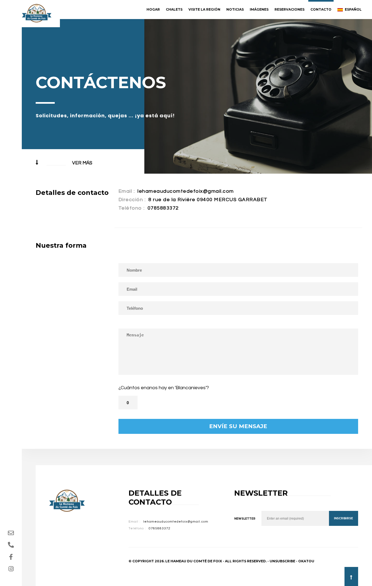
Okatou (306, 561)
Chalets (174, 9)
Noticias (235, 9)
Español (353, 9)
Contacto (320, 9)
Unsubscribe (282, 561)
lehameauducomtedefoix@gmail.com (186, 191)
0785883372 (163, 208)
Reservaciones (289, 9)
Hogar (153, 9)
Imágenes (259, 9)
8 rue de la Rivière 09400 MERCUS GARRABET (208, 199)
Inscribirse (343, 518)
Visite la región (204, 9)
